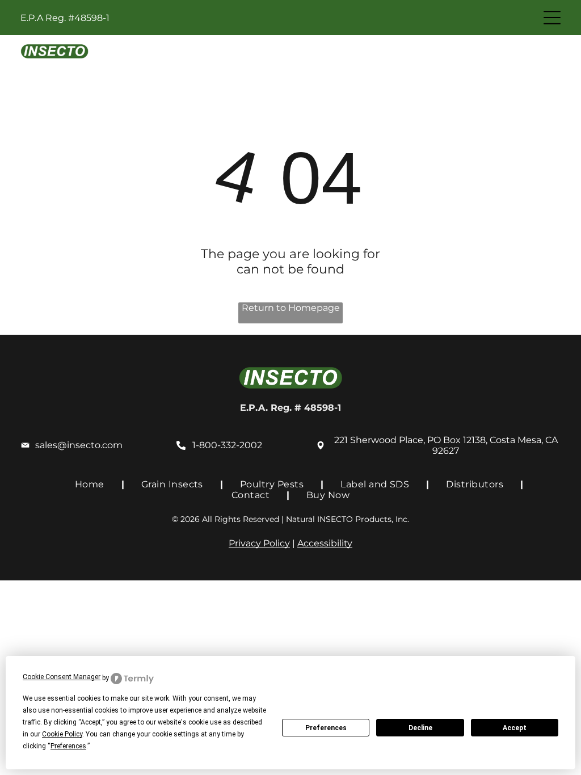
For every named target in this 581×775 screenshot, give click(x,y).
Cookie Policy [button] (62, 734)
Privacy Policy (259, 543)
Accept (515, 728)
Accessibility (324, 543)
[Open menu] (552, 17)
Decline (420, 728)
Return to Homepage (291, 307)
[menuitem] (91, 484)
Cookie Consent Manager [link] (61, 677)
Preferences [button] (68, 746)
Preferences (326, 728)
